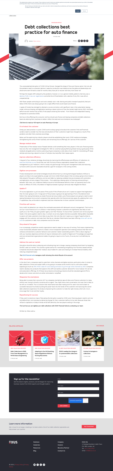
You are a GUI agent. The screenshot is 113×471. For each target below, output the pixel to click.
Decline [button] (84, 11)
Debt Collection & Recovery (18, 348)
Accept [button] (77, 11)
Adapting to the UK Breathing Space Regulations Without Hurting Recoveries (44, 353)
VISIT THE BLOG (100, 325)
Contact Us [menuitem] (61, 451)
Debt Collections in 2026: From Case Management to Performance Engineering (19, 353)
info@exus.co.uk (91, 450)
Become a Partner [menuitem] (63, 448)
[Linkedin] (84, 41)
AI (59, 348)
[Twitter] (87, 41)
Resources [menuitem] (36, 448)
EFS (84, 348)
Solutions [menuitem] (36, 442)
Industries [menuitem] (36, 445)
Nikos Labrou (37, 41)
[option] (20, 346)
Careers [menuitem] (60, 445)
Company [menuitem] (60, 442)
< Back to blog (12, 15)
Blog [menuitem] (34, 451)
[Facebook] (82, 41)
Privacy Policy (19, 464)
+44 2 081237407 (89, 448)
